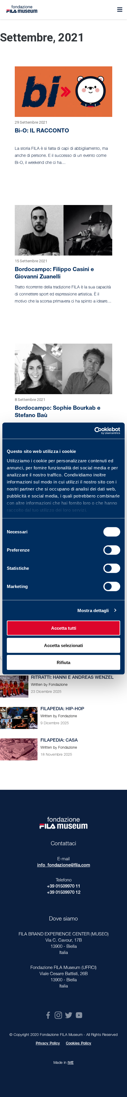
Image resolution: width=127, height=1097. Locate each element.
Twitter (68, 1015)
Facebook (48, 1015)
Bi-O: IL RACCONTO (42, 131)
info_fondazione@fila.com (63, 865)
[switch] (111, 550)
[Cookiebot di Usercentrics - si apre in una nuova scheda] (94, 430)
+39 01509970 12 (63, 893)
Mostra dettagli (93, 610)
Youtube (79, 1015)
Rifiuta (63, 662)
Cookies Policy (78, 1044)
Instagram (58, 1015)
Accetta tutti (63, 628)
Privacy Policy (48, 1044)
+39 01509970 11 (63, 886)
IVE (71, 1063)
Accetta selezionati (63, 645)
